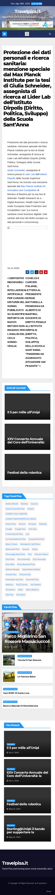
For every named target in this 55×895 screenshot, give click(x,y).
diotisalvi (43, 524)
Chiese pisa (11, 524)
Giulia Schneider (16, 170)
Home (48, 891)
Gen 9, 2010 (12, 647)
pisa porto (10, 559)
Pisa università (39, 559)
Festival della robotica (24, 472)
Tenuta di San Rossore (29, 660)
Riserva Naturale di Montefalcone (20, 706)
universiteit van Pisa (14, 579)
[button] (50, 34)
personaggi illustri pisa (15, 554)
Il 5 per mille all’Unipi (23, 412)
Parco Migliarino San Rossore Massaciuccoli (27, 639)
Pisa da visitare (41, 554)
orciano (25, 549)
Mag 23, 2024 (15, 809)
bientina (24, 504)
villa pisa (9, 595)
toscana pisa (25, 574)
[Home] (4, 34)
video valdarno (32, 590)
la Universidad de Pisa (15, 539)
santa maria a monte (31, 569)
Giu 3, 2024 (14, 753)
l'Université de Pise (14, 534)
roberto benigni (12, 569)
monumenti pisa (12, 549)
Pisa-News (10, 744)
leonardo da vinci (36, 539)
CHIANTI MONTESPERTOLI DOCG (21, 519)
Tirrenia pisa (11, 574)
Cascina (34, 504)
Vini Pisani (20, 595)
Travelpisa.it (27, 11)
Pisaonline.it (42, 883)
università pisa (32, 579)
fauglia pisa (20, 529)
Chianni (31, 509)
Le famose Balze (26, 676)
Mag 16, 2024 (15, 837)
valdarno (9, 585)
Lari (27, 534)
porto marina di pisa (26, 564)
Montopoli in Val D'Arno (30, 544)
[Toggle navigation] (27, 34)
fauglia (9, 529)
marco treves (11, 544)
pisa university (23, 559)
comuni (22, 524)
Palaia (34, 549)
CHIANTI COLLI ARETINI (16, 514)
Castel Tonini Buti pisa (15, 509)
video (20, 590)
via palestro (36, 585)
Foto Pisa (33, 529)
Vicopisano (10, 590)
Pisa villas (10, 564)
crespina (32, 524)
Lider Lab (30, 174)
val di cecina (22, 585)
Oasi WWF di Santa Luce (16, 693)
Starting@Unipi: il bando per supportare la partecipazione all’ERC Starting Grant (26, 834)
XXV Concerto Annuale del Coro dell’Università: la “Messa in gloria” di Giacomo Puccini (25, 444)
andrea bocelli (12, 504)
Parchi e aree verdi (11, 632)
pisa (30, 554)
